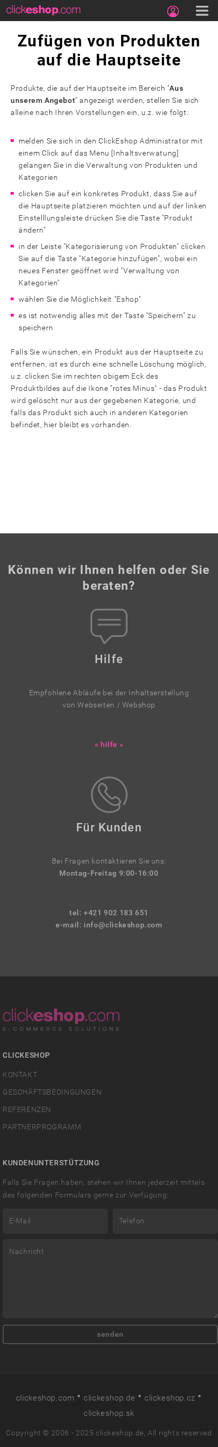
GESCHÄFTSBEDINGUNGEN (52, 1092)
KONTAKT (20, 1074)
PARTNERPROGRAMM (42, 1127)
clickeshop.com (45, 1398)
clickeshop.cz (169, 1398)
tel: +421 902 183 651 (109, 912)
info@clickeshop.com (123, 925)
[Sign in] (173, 12)
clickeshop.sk (109, 1413)
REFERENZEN (27, 1109)
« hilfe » (109, 744)
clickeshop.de (109, 1398)
